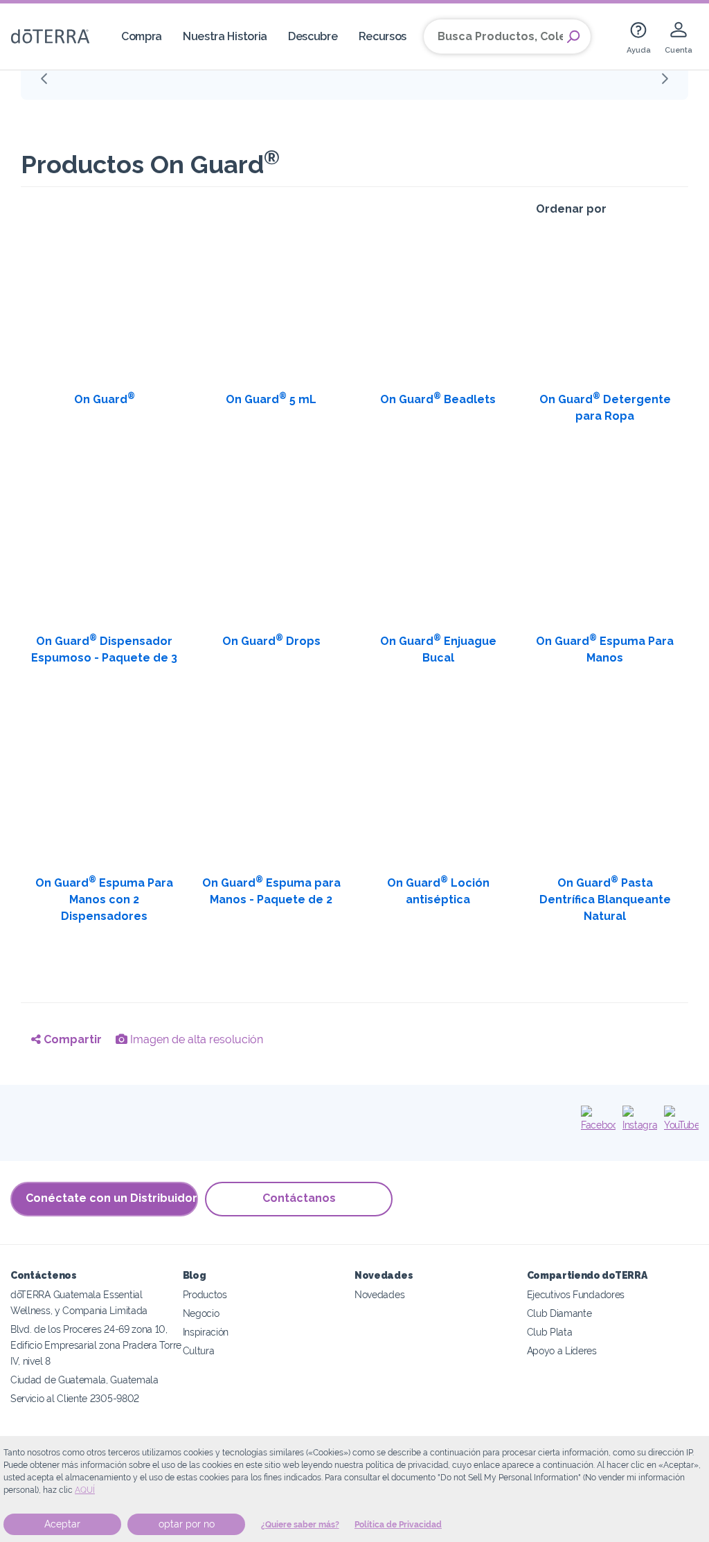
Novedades (379, 1294)
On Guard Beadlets (438, 398)
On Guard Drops (271, 640)
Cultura (199, 1350)
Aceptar (62, 1524)
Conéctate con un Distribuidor (111, 1198)
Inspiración (206, 1332)
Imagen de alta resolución (195, 1039)
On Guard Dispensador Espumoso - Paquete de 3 (104, 648)
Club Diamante (559, 1313)
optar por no (187, 1524)
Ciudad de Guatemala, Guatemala (84, 1379)
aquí (85, 1490)
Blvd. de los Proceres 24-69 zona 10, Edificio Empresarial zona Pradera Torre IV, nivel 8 (95, 1345)
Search (573, 37)
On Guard (104, 398)
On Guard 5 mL (271, 398)
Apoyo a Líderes (562, 1350)
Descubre (313, 36)
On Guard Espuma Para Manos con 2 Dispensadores (104, 899)
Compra (141, 36)
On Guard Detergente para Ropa (605, 407)
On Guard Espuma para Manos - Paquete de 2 (271, 890)
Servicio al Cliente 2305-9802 (74, 1398)
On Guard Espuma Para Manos (605, 648)
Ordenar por (571, 208)
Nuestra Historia (225, 36)
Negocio (201, 1313)
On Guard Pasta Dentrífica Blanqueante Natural (605, 899)
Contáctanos (299, 1198)
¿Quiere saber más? (300, 1525)
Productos (205, 1294)
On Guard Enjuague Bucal (438, 648)
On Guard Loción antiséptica (438, 890)
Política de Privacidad (398, 1525)
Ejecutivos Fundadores (576, 1294)
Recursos (383, 36)
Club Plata (550, 1332)
